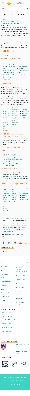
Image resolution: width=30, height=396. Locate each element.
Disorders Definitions (7, 312)
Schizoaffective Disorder (20, 303)
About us (5, 63)
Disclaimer (21, 72)
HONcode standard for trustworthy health (21, 348)
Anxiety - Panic (5, 278)
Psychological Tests (6, 331)
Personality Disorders (22, 275)
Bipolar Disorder (5, 281)
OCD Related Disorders (19, 268)
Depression (15, 108)
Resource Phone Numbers (10, 163)
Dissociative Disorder (7, 293)
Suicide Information (8, 165)
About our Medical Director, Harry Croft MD (9, 66)
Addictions (6, 113)
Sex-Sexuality (19, 298)
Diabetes (3, 289)
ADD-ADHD (4, 267)
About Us (11, 377)
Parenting (15, 123)
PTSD (14, 124)
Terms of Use (22, 76)
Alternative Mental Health (6, 117)
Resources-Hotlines (6, 323)
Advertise (23, 377)
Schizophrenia (25, 113)
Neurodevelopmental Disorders (22, 264)
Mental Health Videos (9, 140)
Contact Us (17, 377)
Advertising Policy (15, 384)
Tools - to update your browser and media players (9, 74)
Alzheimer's (4, 274)
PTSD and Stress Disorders (20, 280)
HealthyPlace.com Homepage (14, 234)
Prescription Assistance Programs (12, 160)
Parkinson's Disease (21, 271)
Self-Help (24, 115)
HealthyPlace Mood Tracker (11, 218)
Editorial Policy (22, 66)
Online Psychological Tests (10, 158)
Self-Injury (25, 117)
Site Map (6, 377)
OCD (13, 121)
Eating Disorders (5, 296)
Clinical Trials (6, 161)
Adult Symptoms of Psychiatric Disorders (14, 156)
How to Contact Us (8, 70)
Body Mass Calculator (9, 231)
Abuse (5, 108)
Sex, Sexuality (25, 119)
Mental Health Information (10, 154)
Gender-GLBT (5, 300)
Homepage (6, 55)
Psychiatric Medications (7, 316)
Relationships (25, 111)
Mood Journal (5, 335)
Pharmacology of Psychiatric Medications (14, 173)
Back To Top (4, 251)
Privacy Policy (22, 74)
